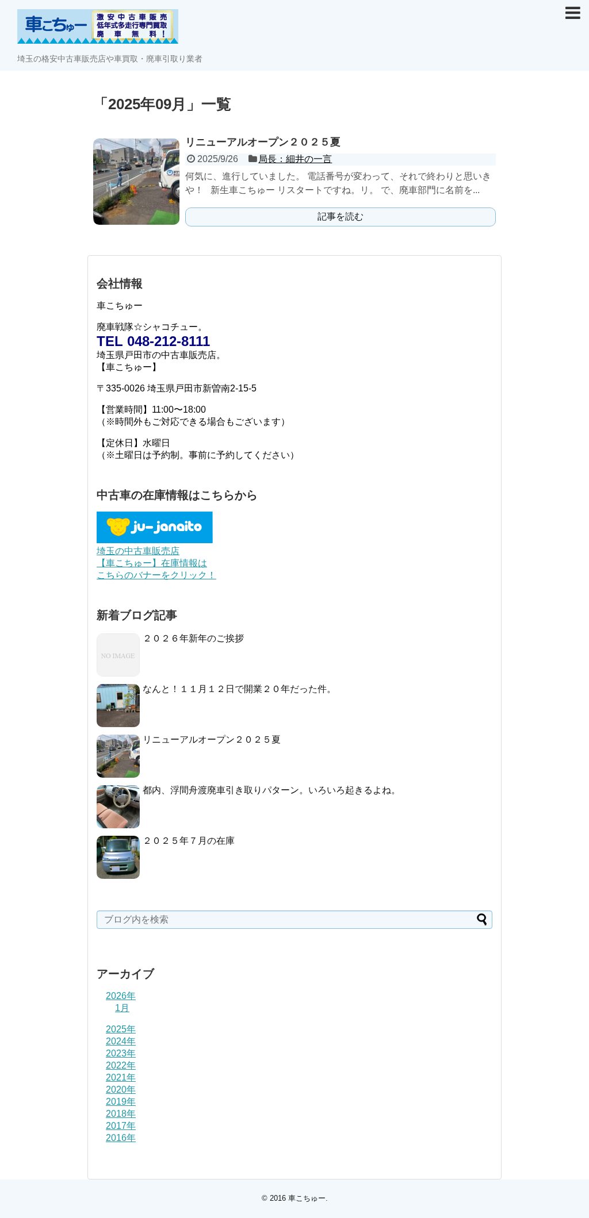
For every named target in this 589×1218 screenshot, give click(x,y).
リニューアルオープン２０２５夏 (263, 142)
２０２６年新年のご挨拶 (193, 638)
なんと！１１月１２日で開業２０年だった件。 (239, 689)
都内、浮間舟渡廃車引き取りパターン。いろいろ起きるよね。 (271, 790)
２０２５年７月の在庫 (189, 841)
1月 (122, 1008)
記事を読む (341, 216)
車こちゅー (307, 1198)
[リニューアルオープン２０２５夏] (136, 182)
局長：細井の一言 (295, 159)
